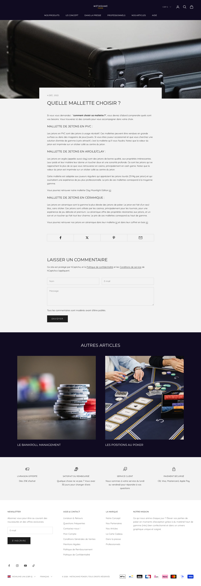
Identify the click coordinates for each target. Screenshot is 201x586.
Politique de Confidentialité (76, 554)
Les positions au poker (124, 444)
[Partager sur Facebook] (60, 237)
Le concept (72, 15)
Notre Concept (113, 518)
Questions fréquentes (74, 523)
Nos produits (51, 15)
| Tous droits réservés (98, 576)
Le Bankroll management (39, 444)
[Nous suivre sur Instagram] (17, 565)
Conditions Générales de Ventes (79, 539)
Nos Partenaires (114, 523)
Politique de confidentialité (100, 267)
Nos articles (139, 15)
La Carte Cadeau (114, 533)
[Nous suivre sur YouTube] (25, 565)
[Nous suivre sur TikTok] (33, 565)
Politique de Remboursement (77, 549)
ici (110, 190)
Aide (154, 15)
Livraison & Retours (73, 518)
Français (44, 576)
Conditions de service (130, 267)
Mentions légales (71, 544)
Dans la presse (92, 15)
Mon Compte (69, 533)
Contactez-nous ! (71, 528)
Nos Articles (112, 528)
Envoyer (57, 318)
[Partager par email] (140, 237)
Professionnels (116, 15)
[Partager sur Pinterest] (114, 237)
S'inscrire (19, 540)
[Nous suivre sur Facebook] (9, 565)
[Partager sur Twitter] (87, 237)
